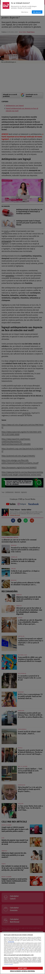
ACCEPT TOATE (22, 968)
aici (22, 948)
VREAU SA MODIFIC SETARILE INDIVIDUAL (22, 971)
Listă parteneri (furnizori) (8, 964)
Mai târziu (24, 12)
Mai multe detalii (11, 941)
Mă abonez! (37, 12)
